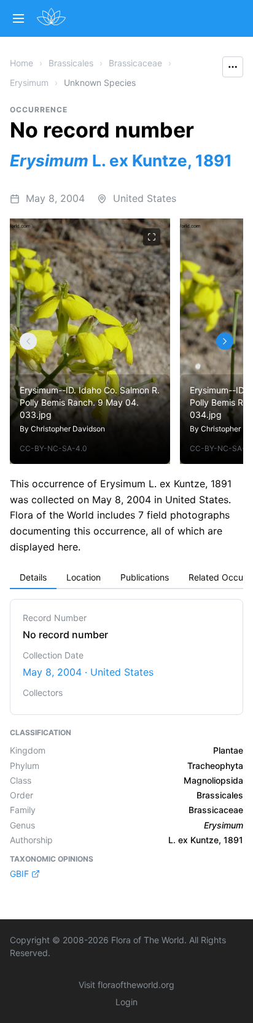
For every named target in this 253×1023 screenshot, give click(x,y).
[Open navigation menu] (18, 18)
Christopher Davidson (68, 428)
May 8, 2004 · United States (88, 672)
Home (21, 63)
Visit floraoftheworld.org (126, 984)
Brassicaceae (135, 63)
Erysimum (29, 82)
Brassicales (71, 63)
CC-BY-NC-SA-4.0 (53, 448)
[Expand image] (151, 236)
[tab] (33, 578)
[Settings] (28, 341)
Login (126, 1002)
